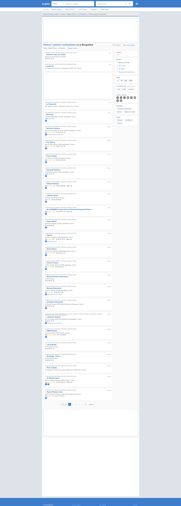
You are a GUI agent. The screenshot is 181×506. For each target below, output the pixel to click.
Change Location (72, 48)
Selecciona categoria (129, 45)
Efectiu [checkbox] (119, 112)
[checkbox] (126, 62)
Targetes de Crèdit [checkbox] (129, 112)
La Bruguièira (83, 14)
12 (85, 404)
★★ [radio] (119, 89)
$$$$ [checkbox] (130, 80)
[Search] (129, 3)
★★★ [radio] (124, 89)
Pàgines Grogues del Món (51, 14)
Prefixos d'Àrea (70, 9)
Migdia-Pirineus (71, 14)
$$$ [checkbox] (126, 80)
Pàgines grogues (56, 9)
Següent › (92, 404)
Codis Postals (82, 9)
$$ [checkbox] (121, 80)
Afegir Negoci (105, 9)
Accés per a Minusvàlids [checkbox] (124, 108)
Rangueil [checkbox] (120, 120)
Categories (93, 9)
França (63, 14)
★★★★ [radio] (130, 89)
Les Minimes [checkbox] (128, 120)
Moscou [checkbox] (120, 123)
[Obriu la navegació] (137, 4)
